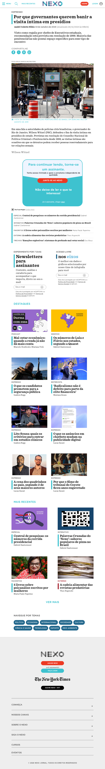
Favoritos (18, 230)
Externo (18, 236)
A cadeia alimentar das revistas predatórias (44, 235)
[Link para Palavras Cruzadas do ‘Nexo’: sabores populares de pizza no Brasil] (76, 518)
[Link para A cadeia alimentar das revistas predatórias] (76, 567)
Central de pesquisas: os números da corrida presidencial (51, 215)
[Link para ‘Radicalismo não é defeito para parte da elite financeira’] (69, 368)
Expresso (16, 382)
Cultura (79, 622)
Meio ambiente (70, 628)
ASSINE (84, 4)
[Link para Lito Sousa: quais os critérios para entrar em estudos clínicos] (29, 417)
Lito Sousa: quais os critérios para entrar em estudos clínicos (29, 436)
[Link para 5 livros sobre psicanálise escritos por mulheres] (29, 567)
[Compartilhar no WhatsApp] (29, 52)
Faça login (52, 671)
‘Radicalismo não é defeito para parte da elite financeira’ (68, 388)
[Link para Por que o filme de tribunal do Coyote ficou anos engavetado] (69, 464)
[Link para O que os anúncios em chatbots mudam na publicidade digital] (69, 417)
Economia (32, 622)
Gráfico (55, 334)
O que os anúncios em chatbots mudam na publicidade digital (68, 436)
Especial (18, 216)
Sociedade (65, 622)
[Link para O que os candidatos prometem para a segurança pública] (29, 368)
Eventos (16, 753)
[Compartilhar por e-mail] (24, 52)
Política (19, 622)
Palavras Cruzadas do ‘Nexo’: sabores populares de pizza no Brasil (57, 223)
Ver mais (52, 602)
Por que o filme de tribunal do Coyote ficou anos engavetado (69, 484)
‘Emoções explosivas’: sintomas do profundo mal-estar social (53, 240)
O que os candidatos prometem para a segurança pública (28, 388)
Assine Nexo (52, 663)
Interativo (19, 223)
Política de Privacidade (24, 293)
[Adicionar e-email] (42, 287)
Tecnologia (41, 628)
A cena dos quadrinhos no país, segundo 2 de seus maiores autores (30, 484)
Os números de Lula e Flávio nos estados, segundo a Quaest (68, 340)
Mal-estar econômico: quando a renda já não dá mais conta (29, 340)
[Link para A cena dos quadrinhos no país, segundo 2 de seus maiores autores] (29, 464)
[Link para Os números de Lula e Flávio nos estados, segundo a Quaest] (69, 320)
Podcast (15, 334)
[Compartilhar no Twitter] (19, 52)
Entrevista (56, 382)
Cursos (15, 745)
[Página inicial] (52, 3)
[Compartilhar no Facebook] (13, 52)
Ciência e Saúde (23, 628)
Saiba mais (30, 209)
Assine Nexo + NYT (52, 688)
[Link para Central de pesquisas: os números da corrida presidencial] (29, 518)
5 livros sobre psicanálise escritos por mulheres (48, 230)
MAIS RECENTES (28, 4)
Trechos (18, 241)
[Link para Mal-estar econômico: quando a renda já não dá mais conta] (29, 320)
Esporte (55, 628)
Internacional (48, 622)
